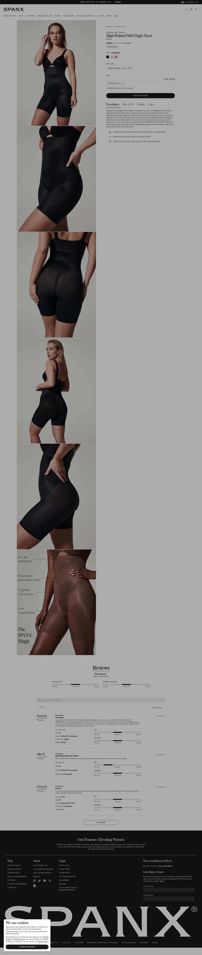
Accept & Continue (27, 947)
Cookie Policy (43, 941)
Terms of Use (19, 939)
